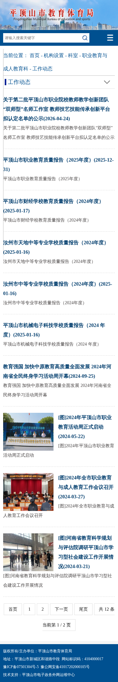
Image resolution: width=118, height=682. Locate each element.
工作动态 (42, 68)
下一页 (61, 609)
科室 (73, 55)
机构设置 (54, 55)
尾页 (83, 609)
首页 (35, 55)
